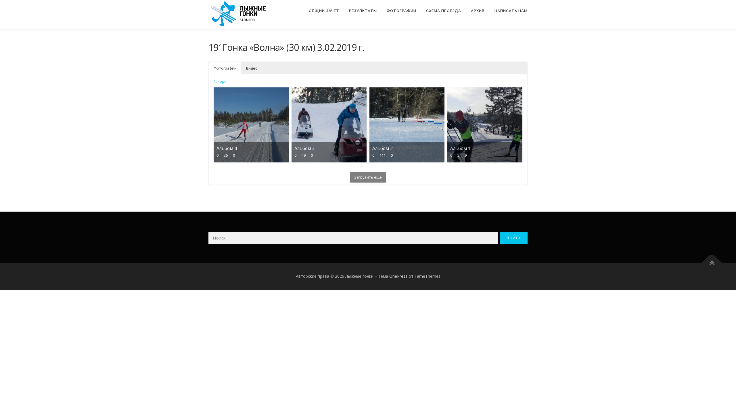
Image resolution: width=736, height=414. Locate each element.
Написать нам (511, 11)
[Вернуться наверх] (712, 263)
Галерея (221, 81)
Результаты (363, 11)
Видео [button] (252, 68)
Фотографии (401, 11)
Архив (478, 11)
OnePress (398, 276)
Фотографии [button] (225, 68)
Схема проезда (443, 11)
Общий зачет (324, 11)
